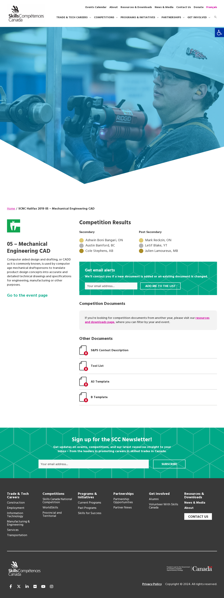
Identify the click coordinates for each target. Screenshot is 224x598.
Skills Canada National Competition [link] (57, 501)
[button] (89, 17)
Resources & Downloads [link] (194, 495)
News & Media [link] (194, 502)
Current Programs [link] (89, 502)
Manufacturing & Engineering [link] (18, 523)
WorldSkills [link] (50, 507)
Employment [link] (15, 508)
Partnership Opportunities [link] (123, 501)
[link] (219, 32)
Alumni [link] (154, 499)
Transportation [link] (17, 535)
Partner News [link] (122, 507)
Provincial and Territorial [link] (52, 514)
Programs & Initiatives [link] (87, 495)
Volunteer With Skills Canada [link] (163, 506)
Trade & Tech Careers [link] (18, 495)
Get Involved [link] (159, 494)
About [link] (189, 508)
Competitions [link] (53, 494)
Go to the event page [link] (27, 295)
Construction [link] (16, 502)
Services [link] (13, 530)
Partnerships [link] (123, 494)
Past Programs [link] (87, 508)
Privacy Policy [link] (152, 584)
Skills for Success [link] (89, 513)
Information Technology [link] (15, 515)
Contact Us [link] (198, 516)
